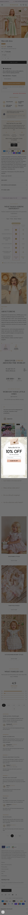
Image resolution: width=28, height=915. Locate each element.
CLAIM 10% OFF (14, 460)
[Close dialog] (26, 438)
